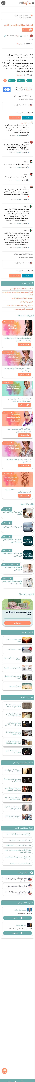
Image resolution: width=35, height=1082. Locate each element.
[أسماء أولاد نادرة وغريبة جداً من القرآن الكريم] (28, 568)
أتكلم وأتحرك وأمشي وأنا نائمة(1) (23, 309)
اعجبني (24, 135)
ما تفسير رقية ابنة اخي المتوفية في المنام (21, 288)
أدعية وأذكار (5, 523)
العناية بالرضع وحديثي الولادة (9, 565)
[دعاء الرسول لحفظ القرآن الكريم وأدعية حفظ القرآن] (28, 541)
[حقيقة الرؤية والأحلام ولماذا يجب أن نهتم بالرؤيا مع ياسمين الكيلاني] (17, 418)
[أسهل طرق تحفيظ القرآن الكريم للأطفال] (28, 513)
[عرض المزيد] (5, 80)
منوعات (26, 15)
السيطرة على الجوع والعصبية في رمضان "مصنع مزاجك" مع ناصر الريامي (19, 399)
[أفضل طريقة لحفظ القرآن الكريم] (28, 527)
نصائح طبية (6, 382)
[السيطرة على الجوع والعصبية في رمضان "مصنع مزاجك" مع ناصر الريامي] (17, 388)
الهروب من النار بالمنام (26, 302)
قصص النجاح (7, 322)
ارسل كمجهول (15, 118)
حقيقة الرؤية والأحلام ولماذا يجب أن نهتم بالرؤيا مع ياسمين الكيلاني (19, 430)
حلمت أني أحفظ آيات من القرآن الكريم (22, 298)
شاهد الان (23, 344)
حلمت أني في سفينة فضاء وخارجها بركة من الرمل (20, 305)
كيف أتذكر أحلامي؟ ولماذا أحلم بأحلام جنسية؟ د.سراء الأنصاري (17, 369)
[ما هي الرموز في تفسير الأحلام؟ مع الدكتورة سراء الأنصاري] (17, 449)
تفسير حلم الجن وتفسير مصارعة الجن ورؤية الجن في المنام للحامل (18, 490)
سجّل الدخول (27, 118)
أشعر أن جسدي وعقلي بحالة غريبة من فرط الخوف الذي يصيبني (17, 293)
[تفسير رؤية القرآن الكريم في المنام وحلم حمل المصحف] (28, 582)
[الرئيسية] (32, 15)
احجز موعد (15, 918)
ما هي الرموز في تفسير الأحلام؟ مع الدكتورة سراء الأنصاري (19, 460)
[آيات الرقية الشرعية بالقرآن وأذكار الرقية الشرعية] (28, 554)
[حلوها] (33, 3)
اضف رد (19, 135)
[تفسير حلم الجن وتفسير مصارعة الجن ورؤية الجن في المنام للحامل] (17, 479)
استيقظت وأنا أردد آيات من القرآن (25, 17)
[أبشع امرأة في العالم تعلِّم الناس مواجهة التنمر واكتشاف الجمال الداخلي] (17, 328)
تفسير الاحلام (19, 15)
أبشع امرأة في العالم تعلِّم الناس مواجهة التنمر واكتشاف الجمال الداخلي (17, 339)
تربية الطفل (5, 509)
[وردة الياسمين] (31, 122)
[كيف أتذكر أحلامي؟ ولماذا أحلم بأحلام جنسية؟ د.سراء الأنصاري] (17, 358)
